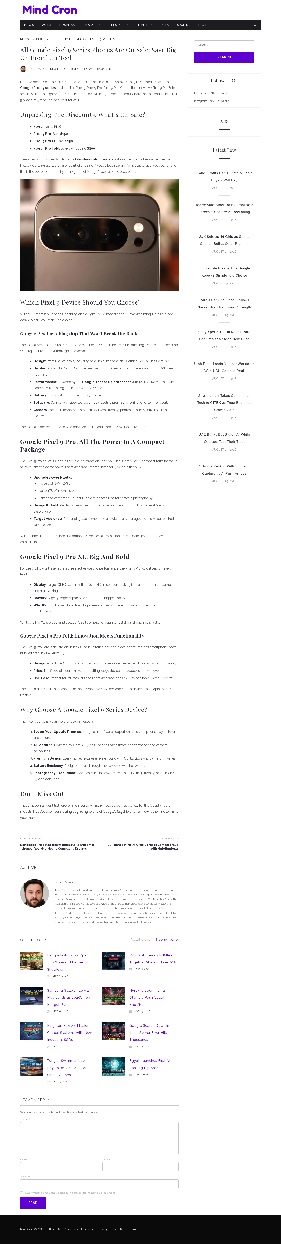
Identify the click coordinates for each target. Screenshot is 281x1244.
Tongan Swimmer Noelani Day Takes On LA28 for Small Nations (69, 1068)
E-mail (106, 1159)
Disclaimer (88, 1229)
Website (25, 1176)
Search (224, 57)
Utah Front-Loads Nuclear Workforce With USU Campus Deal (224, 367)
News (29, 25)
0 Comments (105, 68)
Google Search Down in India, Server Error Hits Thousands (149, 1033)
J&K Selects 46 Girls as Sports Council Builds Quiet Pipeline (224, 240)
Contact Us (71, 1229)
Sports (183, 25)
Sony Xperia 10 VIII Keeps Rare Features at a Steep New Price (224, 335)
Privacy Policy (107, 1229)
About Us (54, 1229)
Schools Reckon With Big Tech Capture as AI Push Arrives (224, 470)
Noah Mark (37, 68)
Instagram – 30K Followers (211, 101)
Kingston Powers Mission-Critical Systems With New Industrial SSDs (69, 1033)
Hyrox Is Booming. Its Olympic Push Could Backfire (147, 998)
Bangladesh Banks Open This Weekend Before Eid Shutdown (68, 962)
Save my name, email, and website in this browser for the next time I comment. (70, 1192)
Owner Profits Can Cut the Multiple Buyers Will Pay (224, 176)
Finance (89, 25)
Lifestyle (116, 25)
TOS (122, 1229)
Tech (202, 25)
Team (132, 1229)
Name (24, 1159)
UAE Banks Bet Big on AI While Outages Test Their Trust (224, 438)
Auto (46, 25)
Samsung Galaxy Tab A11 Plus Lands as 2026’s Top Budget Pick (68, 998)
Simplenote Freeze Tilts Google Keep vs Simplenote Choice (224, 272)
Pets (165, 25)
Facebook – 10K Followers (210, 93)
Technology (39, 39)
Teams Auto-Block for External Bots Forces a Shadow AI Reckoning (224, 208)
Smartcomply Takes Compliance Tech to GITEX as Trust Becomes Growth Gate (224, 403)
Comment (25, 1119)
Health (143, 25)
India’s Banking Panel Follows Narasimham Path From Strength (224, 303)
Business (67, 25)
